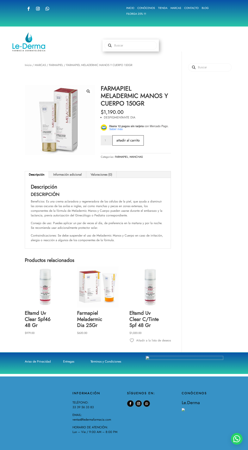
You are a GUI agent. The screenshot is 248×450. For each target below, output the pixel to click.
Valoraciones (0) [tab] (101, 174)
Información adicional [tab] (67, 174)
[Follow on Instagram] (37, 8)
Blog (205, 8)
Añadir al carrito (128, 140)
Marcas (175, 8)
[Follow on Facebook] (29, 9)
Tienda (162, 8)
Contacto (191, 8)
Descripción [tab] (36, 174)
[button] (88, 91)
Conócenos (146, 8)
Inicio (130, 8)
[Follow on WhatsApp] (47, 8)
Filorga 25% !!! (136, 14)
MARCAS (40, 65)
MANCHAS (136, 157)
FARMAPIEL (56, 65)
